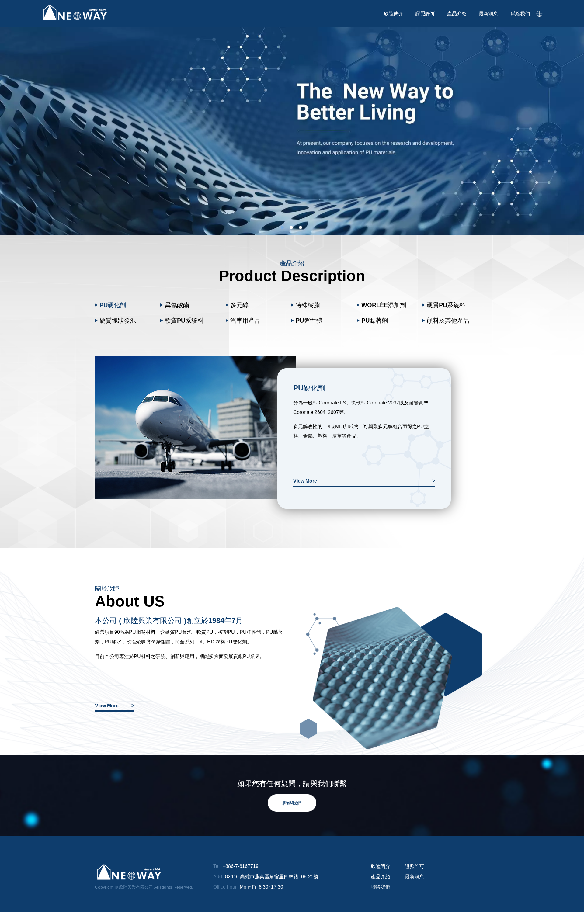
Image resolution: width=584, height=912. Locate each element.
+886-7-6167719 (241, 866)
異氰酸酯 (177, 305)
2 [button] (291, 227)
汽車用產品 (245, 320)
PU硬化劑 (112, 305)
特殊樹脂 (308, 305)
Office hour (225, 886)
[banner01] (292, 131)
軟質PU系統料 (184, 320)
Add (217, 876)
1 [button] (282, 227)
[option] (292, 131)
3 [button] (300, 227)
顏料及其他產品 (448, 320)
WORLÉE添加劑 (383, 305)
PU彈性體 (309, 320)
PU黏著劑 (374, 320)
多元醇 (239, 305)
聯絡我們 (292, 803)
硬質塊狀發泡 (117, 320)
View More (305, 481)
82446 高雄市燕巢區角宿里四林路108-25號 (271, 876)
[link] (539, 13)
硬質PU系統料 (446, 305)
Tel (216, 866)
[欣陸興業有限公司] (75, 12)
